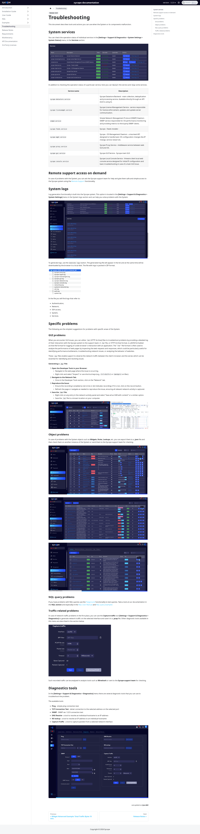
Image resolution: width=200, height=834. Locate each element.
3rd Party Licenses (9, 45)
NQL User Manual (85, 605)
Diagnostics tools (158, 34)
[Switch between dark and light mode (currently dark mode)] (178, 2)
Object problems (160, 25)
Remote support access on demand (164, 13)
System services (158, 9)
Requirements (7, 34)
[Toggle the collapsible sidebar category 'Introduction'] (28, 7)
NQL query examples (104, 605)
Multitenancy (7, 37)
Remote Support (77, 181)
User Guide (6, 15)
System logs (157, 16)
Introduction (7, 8)
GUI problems (159, 22)
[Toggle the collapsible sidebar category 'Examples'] (28, 22)
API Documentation (10, 41)
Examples (6, 22)
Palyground (90, 602)
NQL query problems (161, 28)
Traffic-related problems (162, 31)
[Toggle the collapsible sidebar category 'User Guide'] (28, 15)
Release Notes (7, 30)
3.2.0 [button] (172, 2)
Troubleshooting (8, 26)
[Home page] (50, 8)
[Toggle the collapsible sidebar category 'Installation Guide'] (28, 11)
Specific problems (158, 19)
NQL (4, 19)
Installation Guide (9, 11)
